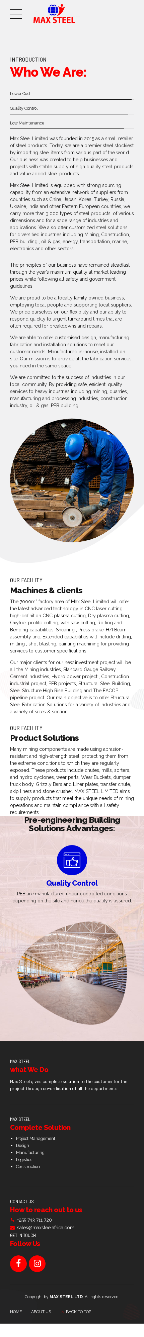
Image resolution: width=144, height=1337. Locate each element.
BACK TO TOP (78, 1311)
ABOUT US (41, 1311)
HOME (16, 1311)
